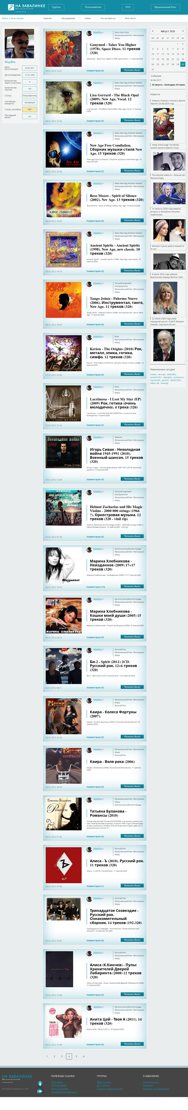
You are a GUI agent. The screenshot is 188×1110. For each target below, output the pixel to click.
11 (158, 54)
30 (183, 64)
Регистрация (17, 18)
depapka (167, 377)
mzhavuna (178, 377)
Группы (56, 7)
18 (158, 59)
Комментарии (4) (95, 324)
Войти (5, 18)
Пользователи (93, 7)
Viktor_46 (154, 383)
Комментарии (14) (96, 586)
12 (163, 54)
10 (153, 54)
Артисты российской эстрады (128, 548)
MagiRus (97, 32)
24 (153, 64)
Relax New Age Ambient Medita (128, 82)
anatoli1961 (156, 377)
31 (153, 69)
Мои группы (104, 1082)
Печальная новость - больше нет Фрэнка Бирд (168, 176)
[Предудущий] (183, 31)
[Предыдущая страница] (40, 1091)
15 (178, 54)
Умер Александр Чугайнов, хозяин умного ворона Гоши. (164, 146)
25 (158, 64)
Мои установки (59, 1088)
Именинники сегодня (162, 369)
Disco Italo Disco (122, 32)
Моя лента (130, 17)
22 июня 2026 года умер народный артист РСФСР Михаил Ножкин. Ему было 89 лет (167, 321)
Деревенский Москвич (64, 1092)
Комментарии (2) (95, 425)
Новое (88, 17)
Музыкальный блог (165, 7)
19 (163, 59)
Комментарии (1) (95, 886)
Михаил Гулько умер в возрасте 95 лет (167, 247)
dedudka (171, 374)
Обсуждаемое (68, 17)
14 (173, 54)
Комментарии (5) (95, 120)
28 (173, 64)
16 (183, 54)
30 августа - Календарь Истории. (168, 84)
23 (183, 59)
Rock (117, 336)
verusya (162, 374)
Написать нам (151, 1082)
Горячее (47, 17)
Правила (148, 1085)
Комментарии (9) (95, 637)
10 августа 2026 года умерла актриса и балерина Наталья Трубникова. (165, 211)
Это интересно (107, 17)
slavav (153, 374)
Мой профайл (59, 1085)
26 (163, 64)
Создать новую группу (109, 1088)
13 (168, 54)
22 (178, 59)
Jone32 (165, 380)
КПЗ (128, 7)
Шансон (118, 437)
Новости (155, 94)
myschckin (155, 380)
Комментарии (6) (95, 70)
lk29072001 (175, 380)
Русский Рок (120, 649)
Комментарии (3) (95, 220)
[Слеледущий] (153, 31)
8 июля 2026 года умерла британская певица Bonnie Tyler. (167, 275)
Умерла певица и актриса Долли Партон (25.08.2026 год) (167, 102)
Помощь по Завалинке (156, 1088)
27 (168, 64)
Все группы (103, 1085)
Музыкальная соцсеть (30, 7)
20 (168, 59)
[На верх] (40, 1084)
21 (173, 59)
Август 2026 (168, 31)
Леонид (164, 383)
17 (153, 59)
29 (178, 64)
